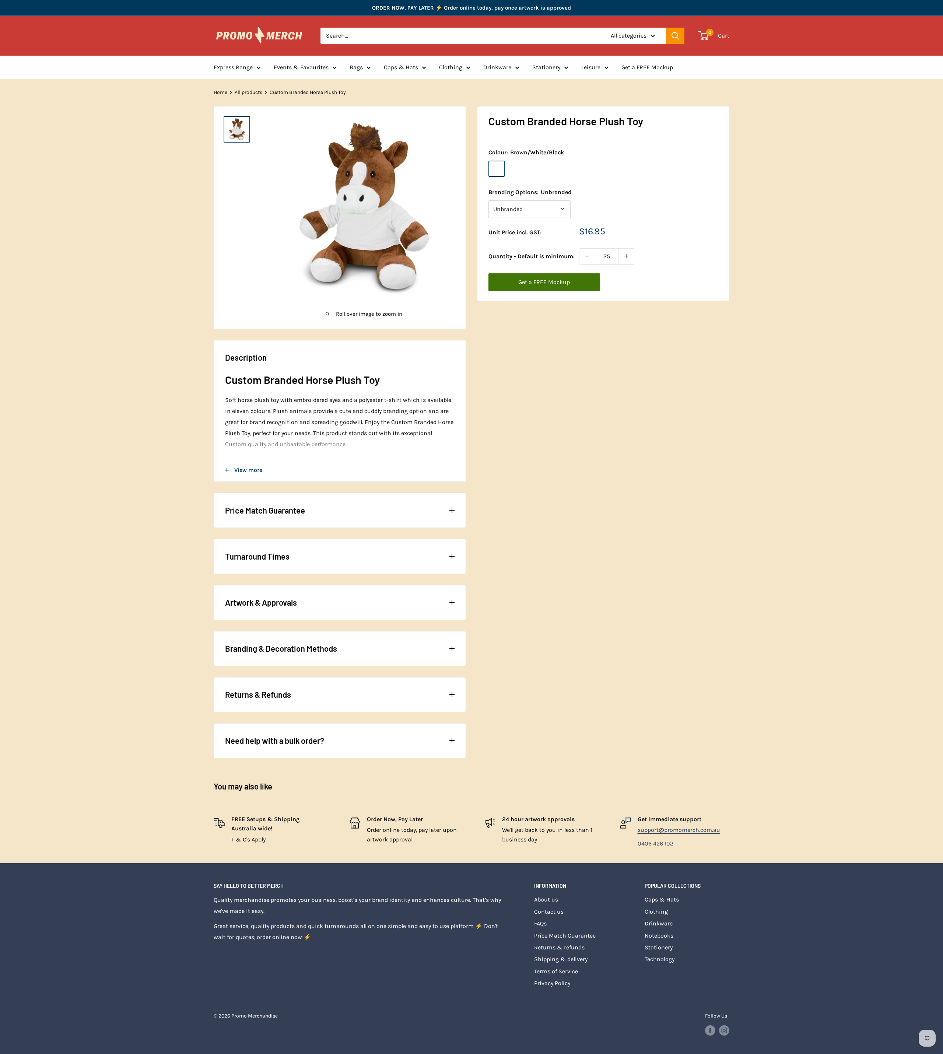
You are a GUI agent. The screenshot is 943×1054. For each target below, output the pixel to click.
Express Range (233, 67)
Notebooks (659, 935)
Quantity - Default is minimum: (531, 255)
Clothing (450, 67)
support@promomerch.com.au (679, 829)
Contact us (549, 911)
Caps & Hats (401, 67)
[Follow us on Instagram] (724, 1030)
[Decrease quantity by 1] (587, 256)
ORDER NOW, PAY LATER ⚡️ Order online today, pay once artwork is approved (471, 7)
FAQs (540, 923)
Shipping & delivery (561, 959)
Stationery (546, 67)
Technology (659, 959)
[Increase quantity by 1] (626, 256)
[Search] (675, 36)
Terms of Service (556, 971)
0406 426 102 (655, 843)
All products (248, 92)
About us (546, 899)
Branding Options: (530, 191)
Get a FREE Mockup (647, 67)
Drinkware (497, 67)
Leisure (590, 67)
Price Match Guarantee (565, 935)
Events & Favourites (301, 67)
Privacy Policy (552, 983)
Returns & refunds (559, 947)
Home (220, 92)
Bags (356, 67)
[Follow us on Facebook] (710, 1030)
